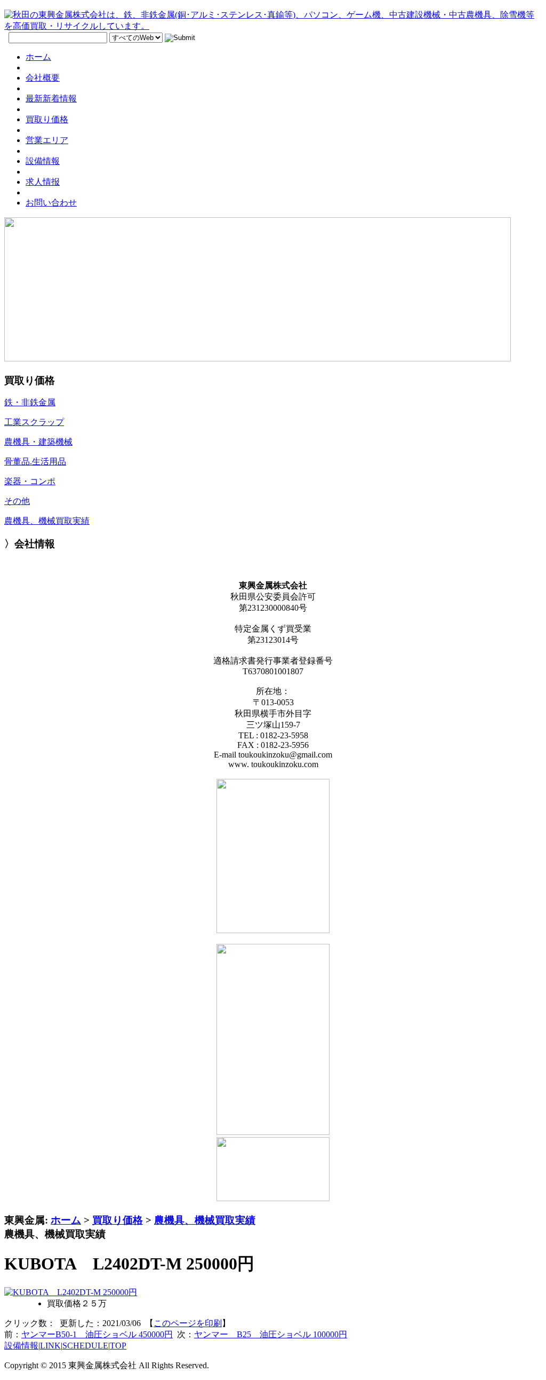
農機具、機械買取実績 (204, 1220)
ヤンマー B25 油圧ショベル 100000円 (270, 1334)
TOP (118, 1345)
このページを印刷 (188, 1323)
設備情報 (21, 1345)
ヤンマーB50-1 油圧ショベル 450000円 (97, 1334)
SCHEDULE (85, 1345)
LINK (50, 1345)
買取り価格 (117, 1220)
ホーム (66, 1220)
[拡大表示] (70, 1292)
